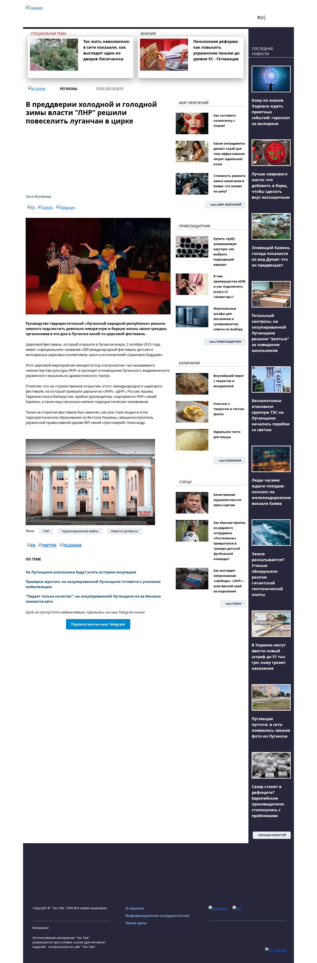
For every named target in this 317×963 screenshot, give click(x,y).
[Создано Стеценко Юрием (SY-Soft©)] (276, 949)
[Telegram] (65, 207)
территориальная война (80, 531)
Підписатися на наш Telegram (98, 624)
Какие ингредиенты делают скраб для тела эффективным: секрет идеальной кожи (229, 153)
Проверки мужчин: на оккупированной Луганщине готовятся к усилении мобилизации (93, 584)
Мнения (148, 33)
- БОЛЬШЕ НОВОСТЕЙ (271, 835)
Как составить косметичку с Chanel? (224, 120)
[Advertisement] (98, 157)
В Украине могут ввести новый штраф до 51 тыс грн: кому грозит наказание (269, 656)
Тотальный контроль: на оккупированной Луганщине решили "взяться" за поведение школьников (270, 333)
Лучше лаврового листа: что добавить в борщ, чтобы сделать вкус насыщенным (271, 185)
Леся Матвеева (38, 196)
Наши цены (136, 923)
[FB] (31, 207)
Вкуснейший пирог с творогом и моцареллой (228, 381)
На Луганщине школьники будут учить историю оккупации (81, 572)
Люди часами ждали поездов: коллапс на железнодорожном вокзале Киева (271, 492)
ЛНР (46, 531)
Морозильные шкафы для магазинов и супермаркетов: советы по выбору (228, 318)
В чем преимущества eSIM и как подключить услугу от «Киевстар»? (229, 286)
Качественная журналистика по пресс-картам (227, 500)
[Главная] (34, 7)
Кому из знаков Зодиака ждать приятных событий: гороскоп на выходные (271, 112)
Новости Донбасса (124, 531)
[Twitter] (45, 207)
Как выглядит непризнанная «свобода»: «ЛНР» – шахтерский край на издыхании (229, 580)
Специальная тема (48, 33)
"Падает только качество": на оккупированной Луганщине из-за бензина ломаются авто (93, 599)
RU (260, 17)
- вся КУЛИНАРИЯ (229, 460)
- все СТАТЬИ (233, 604)
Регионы (68, 88)
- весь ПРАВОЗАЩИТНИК (224, 341)
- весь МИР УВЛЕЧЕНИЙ (225, 204)
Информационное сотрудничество (157, 915)
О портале (135, 908)
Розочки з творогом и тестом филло (228, 409)
